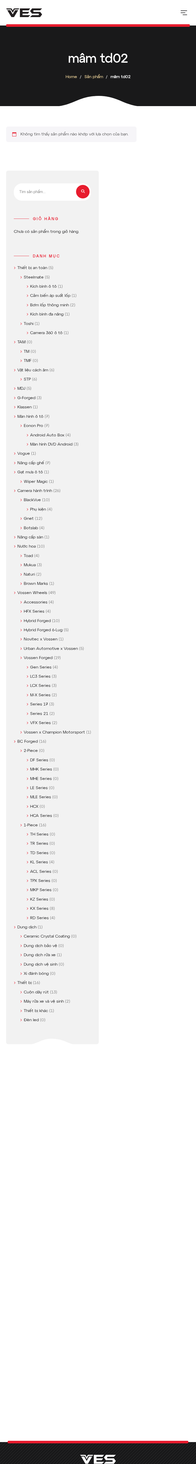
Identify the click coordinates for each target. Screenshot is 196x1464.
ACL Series (40, 872)
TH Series (39, 834)
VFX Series (40, 723)
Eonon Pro (33, 426)
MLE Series (40, 797)
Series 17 (39, 704)
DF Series (39, 760)
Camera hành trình (34, 491)
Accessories (35, 602)
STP (27, 379)
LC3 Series (40, 677)
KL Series (39, 862)
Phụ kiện (38, 510)
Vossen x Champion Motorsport (54, 732)
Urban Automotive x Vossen (51, 649)
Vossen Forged (38, 658)
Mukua (30, 565)
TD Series (39, 853)
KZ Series (39, 900)
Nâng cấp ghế (30, 463)
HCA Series (41, 816)
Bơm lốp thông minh (49, 305)
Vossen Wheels (32, 593)
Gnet (29, 519)
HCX (34, 807)
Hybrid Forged (37, 621)
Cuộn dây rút (36, 992)
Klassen (24, 407)
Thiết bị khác (36, 1011)
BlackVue (32, 500)
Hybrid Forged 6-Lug (43, 630)
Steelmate (34, 277)
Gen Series (41, 667)
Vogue (23, 454)
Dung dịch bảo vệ (40, 946)
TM (26, 352)
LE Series (39, 788)
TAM (21, 342)
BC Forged (27, 742)
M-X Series (40, 695)
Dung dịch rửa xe (40, 955)
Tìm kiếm (83, 191)
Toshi (28, 324)
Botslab (31, 528)
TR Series (39, 844)
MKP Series (41, 890)
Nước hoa (26, 547)
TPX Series (40, 881)
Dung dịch (26, 927)
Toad (28, 556)
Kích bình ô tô (43, 287)
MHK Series (41, 769)
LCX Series (40, 686)
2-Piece (31, 751)
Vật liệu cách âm (32, 370)
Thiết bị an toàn (32, 268)
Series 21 (39, 714)
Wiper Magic (36, 482)
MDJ (21, 389)
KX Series (39, 909)
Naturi (29, 575)
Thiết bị (24, 983)
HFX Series (34, 612)
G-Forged (26, 398)
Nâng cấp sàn (30, 537)
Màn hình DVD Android (51, 445)
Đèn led (31, 1020)
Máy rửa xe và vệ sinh (44, 1002)
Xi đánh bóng (36, 974)
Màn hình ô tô (30, 417)
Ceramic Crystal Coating (47, 937)
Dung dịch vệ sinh (40, 965)
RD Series (39, 918)
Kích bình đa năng (47, 314)
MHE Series (41, 779)
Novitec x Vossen (40, 639)
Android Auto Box (47, 435)
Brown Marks (36, 584)
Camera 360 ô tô (46, 333)
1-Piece (31, 825)
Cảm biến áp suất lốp (50, 296)
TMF (27, 361)
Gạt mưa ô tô (30, 472)
